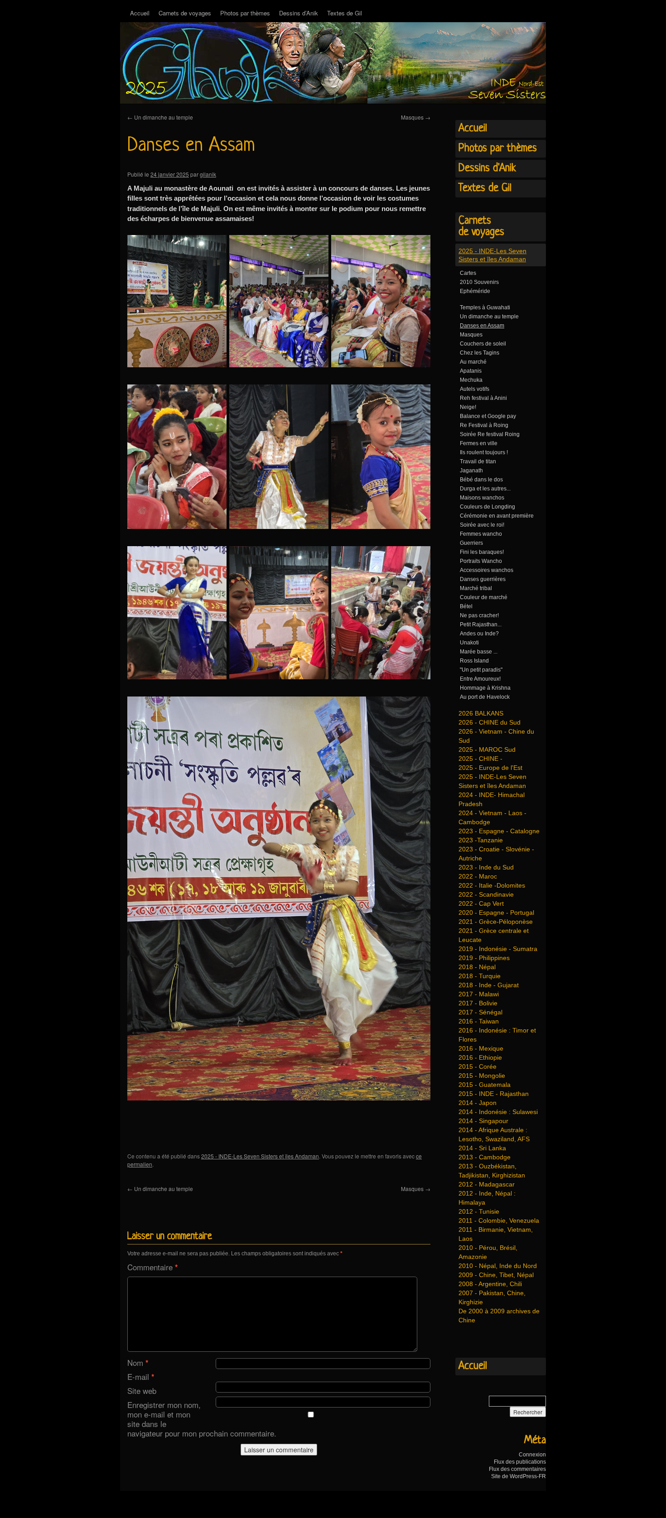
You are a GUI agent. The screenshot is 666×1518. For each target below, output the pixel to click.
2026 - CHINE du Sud (489, 722)
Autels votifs (474, 389)
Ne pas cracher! (479, 615)
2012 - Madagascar (486, 1184)
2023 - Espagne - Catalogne (499, 831)
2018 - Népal (477, 966)
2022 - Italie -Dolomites (491, 885)
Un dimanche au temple (160, 117)
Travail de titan (478, 461)
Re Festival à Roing (484, 425)
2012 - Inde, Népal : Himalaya (487, 1198)
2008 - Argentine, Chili (490, 1283)
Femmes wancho (481, 534)
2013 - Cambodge (484, 1157)
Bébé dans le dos (481, 479)
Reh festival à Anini (483, 398)
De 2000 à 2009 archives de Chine (499, 1315)
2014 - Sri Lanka (482, 1148)
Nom (138, 1362)
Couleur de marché (483, 597)
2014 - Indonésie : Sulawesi (498, 1111)
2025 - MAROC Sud (487, 749)
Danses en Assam (482, 325)
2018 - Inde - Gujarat (488, 985)
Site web (141, 1390)
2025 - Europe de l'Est (490, 767)
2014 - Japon (477, 1102)
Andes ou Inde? (479, 633)
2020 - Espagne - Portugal (496, 912)
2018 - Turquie (479, 976)
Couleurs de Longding (487, 507)
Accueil (140, 13)
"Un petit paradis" (481, 670)
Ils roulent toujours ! (484, 452)
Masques (415, 117)
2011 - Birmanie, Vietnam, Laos (495, 1234)
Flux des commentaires (517, 1469)
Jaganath (471, 470)
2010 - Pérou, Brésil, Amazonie (487, 1252)
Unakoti (469, 642)
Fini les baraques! (482, 552)
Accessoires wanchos (486, 570)
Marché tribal (476, 588)
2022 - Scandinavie (486, 894)
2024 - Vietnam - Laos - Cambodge (492, 817)
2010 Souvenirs (479, 282)
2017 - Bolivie (477, 1003)
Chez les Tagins (479, 353)
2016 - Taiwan (478, 1021)
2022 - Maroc (477, 876)
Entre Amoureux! (480, 679)
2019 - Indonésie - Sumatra (497, 948)
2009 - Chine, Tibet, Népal (496, 1274)
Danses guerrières (483, 579)
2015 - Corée (477, 1066)
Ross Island (474, 661)
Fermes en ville (478, 443)
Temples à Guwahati (485, 307)
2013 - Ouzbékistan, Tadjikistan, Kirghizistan (491, 1171)
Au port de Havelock (485, 697)
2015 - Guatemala (484, 1084)
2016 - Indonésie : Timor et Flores (497, 1035)
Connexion (532, 1454)
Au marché (473, 362)
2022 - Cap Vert (481, 903)
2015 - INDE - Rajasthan (493, 1093)
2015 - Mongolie (481, 1075)
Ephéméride (475, 291)
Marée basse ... (478, 652)
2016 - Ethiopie (480, 1057)
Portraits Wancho (481, 561)
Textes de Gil (344, 13)
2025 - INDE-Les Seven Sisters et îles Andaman (260, 1156)
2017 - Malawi (478, 994)
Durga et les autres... (485, 488)
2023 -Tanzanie (480, 840)
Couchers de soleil (483, 344)
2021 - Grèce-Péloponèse (495, 921)
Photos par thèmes (245, 13)
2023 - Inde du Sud (486, 867)
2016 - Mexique (480, 1048)
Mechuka (471, 380)
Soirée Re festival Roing (490, 434)
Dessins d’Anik (298, 13)
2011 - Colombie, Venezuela (498, 1220)
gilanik (208, 174)
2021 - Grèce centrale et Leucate (493, 935)
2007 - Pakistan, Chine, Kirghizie (492, 1297)
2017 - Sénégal (480, 1012)
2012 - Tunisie (478, 1211)
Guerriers (471, 543)
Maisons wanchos (482, 498)
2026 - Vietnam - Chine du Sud (496, 736)
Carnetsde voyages (481, 226)
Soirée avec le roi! (482, 525)
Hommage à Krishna (485, 688)
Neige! (468, 407)
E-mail (140, 1376)
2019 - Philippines (484, 957)
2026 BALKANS (480, 713)
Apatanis (471, 371)
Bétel (466, 606)
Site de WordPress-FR (518, 1476)
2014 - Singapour (483, 1120)
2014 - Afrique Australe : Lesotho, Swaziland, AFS (494, 1134)
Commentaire (152, 1267)
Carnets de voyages (185, 13)
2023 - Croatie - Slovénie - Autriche (496, 853)
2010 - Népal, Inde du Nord (497, 1265)
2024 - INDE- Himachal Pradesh (491, 799)
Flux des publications (520, 1462)
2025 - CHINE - (480, 758)
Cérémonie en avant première (497, 516)
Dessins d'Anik (487, 168)
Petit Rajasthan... (481, 624)
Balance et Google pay (488, 416)
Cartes (468, 273)
